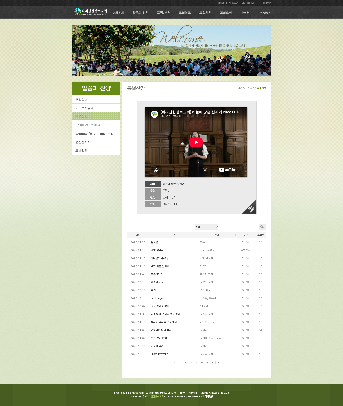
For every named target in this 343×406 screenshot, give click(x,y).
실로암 (154, 242)
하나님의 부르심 (159, 258)
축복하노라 (157, 274)
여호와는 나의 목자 (161, 330)
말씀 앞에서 (157, 250)
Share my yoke (159, 354)
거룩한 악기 (157, 346)
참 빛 (153, 290)
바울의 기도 (157, 282)
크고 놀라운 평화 (160, 306)
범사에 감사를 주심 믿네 (164, 322)
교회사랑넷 (207, 396)
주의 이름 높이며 (160, 266)
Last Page (157, 298)
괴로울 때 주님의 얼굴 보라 (165, 314)
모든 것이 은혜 (159, 338)
